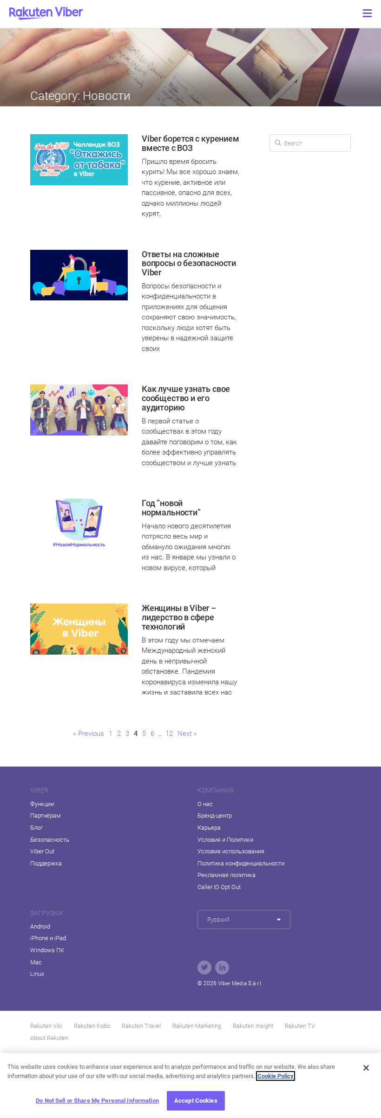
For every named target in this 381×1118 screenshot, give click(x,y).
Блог (36, 827)
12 (169, 733)
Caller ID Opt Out (219, 887)
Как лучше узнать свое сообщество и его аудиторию (186, 398)
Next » (187, 733)
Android (40, 926)
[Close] (366, 1068)
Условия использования (230, 851)
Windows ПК (47, 950)
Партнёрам (45, 815)
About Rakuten (49, 1037)
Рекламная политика (226, 874)
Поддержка (46, 863)
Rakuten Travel (141, 1025)
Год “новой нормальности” (171, 507)
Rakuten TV (300, 1025)
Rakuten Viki (46, 1025)
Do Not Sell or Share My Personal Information (97, 1100)
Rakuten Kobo (92, 1025)
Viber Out (42, 851)
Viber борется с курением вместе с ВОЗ (190, 143)
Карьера (209, 827)
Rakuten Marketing (196, 1025)
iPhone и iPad (48, 938)
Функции (42, 803)
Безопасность (49, 839)
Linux (37, 973)
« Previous (88, 733)
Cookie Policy (275, 1075)
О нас (205, 803)
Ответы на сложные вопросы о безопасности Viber (189, 263)
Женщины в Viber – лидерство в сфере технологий (179, 617)
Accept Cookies (195, 1100)
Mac (36, 962)
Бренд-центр (214, 815)
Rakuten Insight (253, 1025)
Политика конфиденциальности (240, 863)
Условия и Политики (225, 839)
